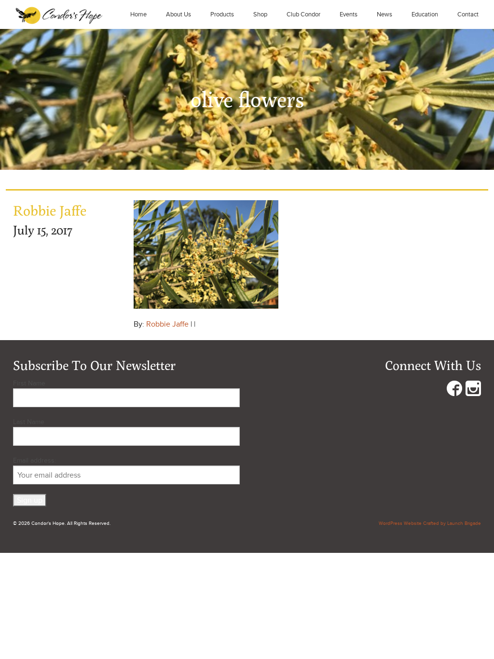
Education (425, 14)
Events (348, 14)
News (384, 14)
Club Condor (303, 14)
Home (138, 14)
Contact (468, 14)
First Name (29, 383)
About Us (178, 14)
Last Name (28, 422)
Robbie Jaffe (167, 324)
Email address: (34, 460)
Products (222, 14)
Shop (260, 14)
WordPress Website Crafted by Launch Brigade (430, 523)
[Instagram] (473, 390)
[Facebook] (454, 390)
